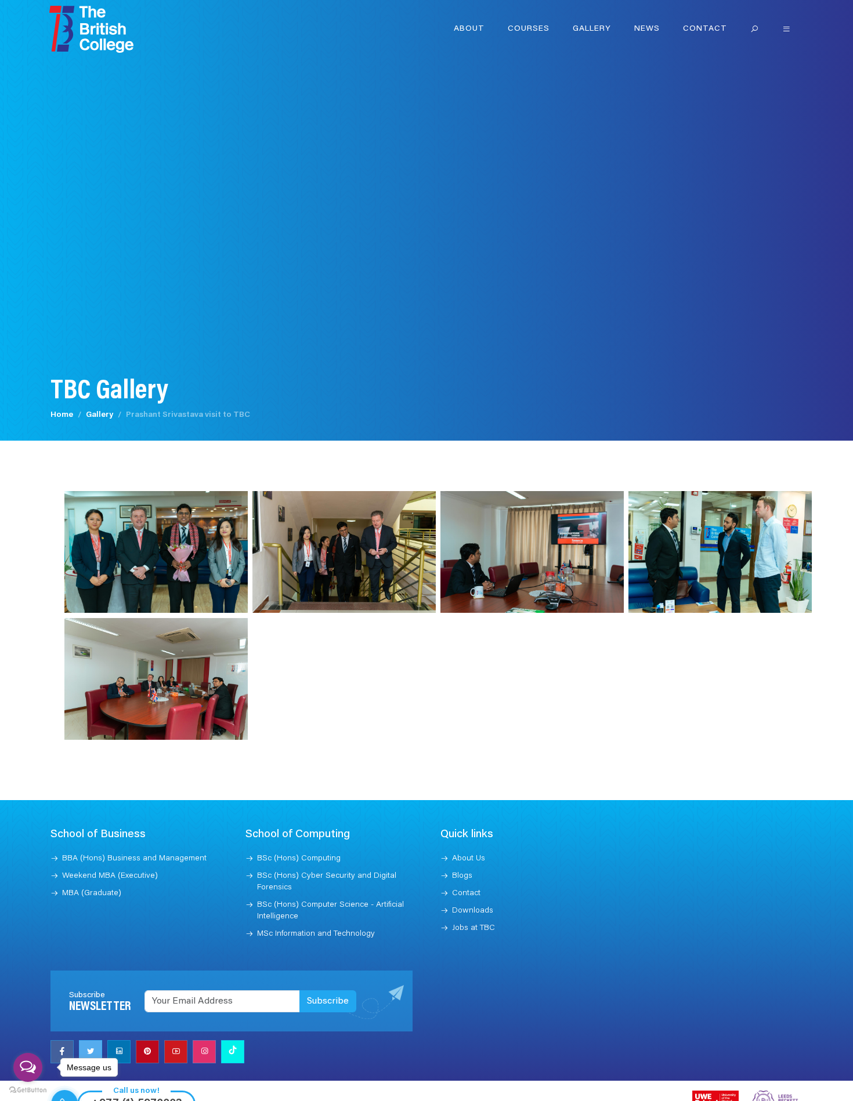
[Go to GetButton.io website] (27, 1089)
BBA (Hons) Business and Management (134, 859)
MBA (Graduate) (91, 893)
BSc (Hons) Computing (299, 859)
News (647, 29)
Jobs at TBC (473, 928)
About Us (468, 859)
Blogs (462, 876)
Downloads (472, 911)
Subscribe (328, 1001)
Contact (705, 29)
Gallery (592, 29)
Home (61, 415)
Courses (529, 29)
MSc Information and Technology (316, 934)
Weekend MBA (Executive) (110, 876)
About (469, 29)
